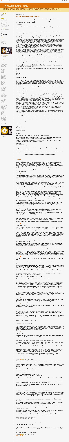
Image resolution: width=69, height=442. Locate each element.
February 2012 (3, 120)
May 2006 (2, 61)
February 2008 (3, 79)
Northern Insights (4, 23)
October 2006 (3, 65)
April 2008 (2, 80)
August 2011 (3, 115)
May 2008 (2, 81)
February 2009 (3, 89)
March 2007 (3, 69)
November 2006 (4, 66)
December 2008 (4, 87)
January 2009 (3, 88)
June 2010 (3, 103)
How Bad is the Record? (5, 22)
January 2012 (3, 119)
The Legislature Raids (15, 5)
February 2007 (3, 68)
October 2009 (3, 96)
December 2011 (3, 118)
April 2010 (2, 101)
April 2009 (2, 91)
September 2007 (4, 74)
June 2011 (3, 113)
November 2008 (4, 86)
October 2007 (3, 75)
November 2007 (4, 76)
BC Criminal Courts (4, 26)
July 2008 (2, 83)
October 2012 (3, 123)
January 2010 (3, 98)
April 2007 (2, 70)
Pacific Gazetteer (4, 19)
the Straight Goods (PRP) (5, 25)
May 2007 (2, 71)
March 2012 (3, 121)
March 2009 (3, 90)
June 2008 (3, 82)
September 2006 (4, 64)
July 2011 (2, 114)
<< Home (18, 440)
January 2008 (3, 78)
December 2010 (4, 108)
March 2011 (3, 110)
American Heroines (32, 248)
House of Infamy (4, 20)
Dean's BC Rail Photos (5, 57)
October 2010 (3, 106)
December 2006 (4, 67)
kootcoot (2, 15)
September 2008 (4, 85)
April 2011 (2, 111)
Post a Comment (20, 435)
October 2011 (3, 116)
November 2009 (4, 97)
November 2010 (4, 107)
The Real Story (3, 24)
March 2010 (3, 100)
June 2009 (3, 92)
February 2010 (3, 99)
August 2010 (3, 104)
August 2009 (3, 94)
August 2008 (3, 84)
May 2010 (2, 102)
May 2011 (2, 112)
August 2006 (3, 63)
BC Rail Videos (3, 56)
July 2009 (2, 93)
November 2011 (3, 117)
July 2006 (2, 62)
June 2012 (3, 122)
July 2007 (2, 73)
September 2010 (4, 105)
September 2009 (4, 95)
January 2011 (3, 109)
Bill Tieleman (3, 21)
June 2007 (3, 72)
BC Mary (22, 359)
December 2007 (4, 77)
